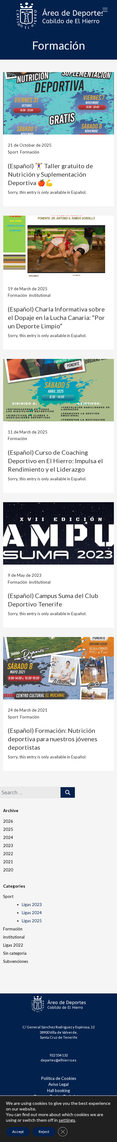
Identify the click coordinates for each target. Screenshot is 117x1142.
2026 (8, 821)
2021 (8, 861)
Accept (18, 1131)
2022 (8, 853)
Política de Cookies (58, 1078)
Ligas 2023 (32, 904)
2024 (8, 837)
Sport (8, 896)
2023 (8, 845)
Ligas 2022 (13, 945)
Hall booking (58, 1090)
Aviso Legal (58, 1084)
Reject (44, 1131)
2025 (8, 829)
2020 (8, 869)
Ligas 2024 (32, 912)
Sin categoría (15, 953)
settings (67, 1120)
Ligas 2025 (32, 920)
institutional (14, 936)
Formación (12, 928)
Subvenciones (15, 961)
